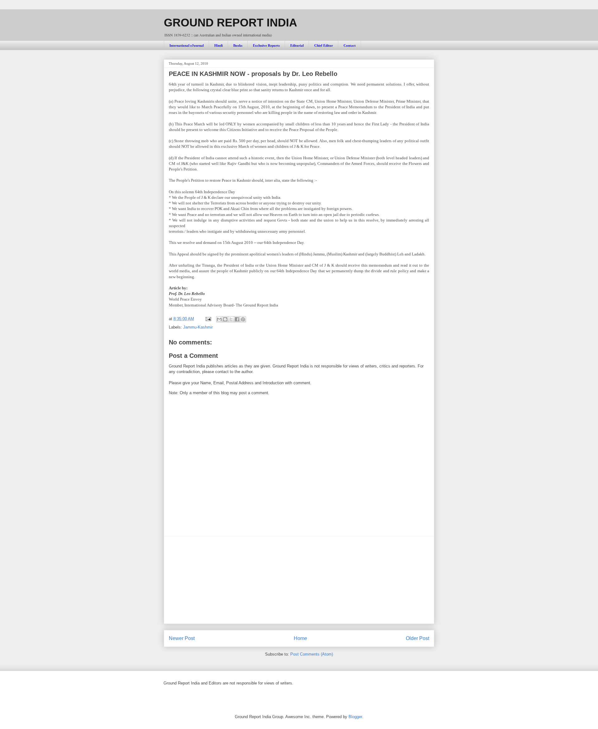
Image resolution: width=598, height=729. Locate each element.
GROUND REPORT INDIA (230, 22)
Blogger (355, 716)
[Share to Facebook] (237, 319)
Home (300, 638)
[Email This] (219, 319)
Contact (350, 45)
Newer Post (182, 638)
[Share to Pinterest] (243, 319)
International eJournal (186, 45)
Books (237, 45)
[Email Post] (207, 318)
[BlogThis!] (225, 319)
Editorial (297, 45)
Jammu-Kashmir (198, 327)
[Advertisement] (299, 580)
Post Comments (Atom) (311, 654)
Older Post (417, 638)
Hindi (218, 45)
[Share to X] (231, 319)
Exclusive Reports (266, 45)
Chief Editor (323, 45)
